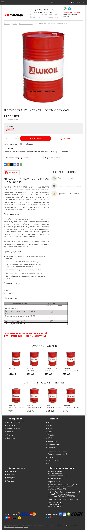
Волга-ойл (52, 448)
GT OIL (51, 438)
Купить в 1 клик (69, 138)
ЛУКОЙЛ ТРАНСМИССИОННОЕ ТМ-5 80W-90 (71, 371)
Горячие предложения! (57, 454)
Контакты (11, 438)
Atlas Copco (52, 441)
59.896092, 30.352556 (66, 496)
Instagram (11, 478)
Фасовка (9, 126)
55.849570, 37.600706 (56, 489)
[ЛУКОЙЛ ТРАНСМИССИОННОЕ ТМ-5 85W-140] (71, 395)
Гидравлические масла (57, 451)
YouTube (10, 481)
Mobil (50, 429)
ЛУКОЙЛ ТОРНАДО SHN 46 (16, 407)
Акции (50, 464)
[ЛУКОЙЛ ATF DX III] (16, 359)
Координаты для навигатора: (60, 487)
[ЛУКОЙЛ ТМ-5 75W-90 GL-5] (34, 359)
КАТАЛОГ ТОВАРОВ (15, 422)
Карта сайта (49, 525)
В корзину (36, 138)
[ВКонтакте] (5, 164)
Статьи (10, 432)
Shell (50, 425)
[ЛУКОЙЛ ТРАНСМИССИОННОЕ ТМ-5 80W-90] (71, 359)
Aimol (50, 422)
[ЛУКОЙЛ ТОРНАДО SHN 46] (16, 395)
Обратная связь (13, 429)
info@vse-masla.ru (55, 478)
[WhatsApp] (64, 9)
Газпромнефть (54, 445)
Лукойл (51, 435)
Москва (26, 158)
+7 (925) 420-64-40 (43, 10)
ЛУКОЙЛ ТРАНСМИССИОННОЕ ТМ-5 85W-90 (52, 408)
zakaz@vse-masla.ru (71, 12)
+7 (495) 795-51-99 (43, 12)
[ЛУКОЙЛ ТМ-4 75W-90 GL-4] (52, 359)
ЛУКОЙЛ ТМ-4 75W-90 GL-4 (51, 370)
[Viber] (18, 164)
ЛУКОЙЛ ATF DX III (15, 370)
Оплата (10, 435)
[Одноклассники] (8, 164)
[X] (11, 164)
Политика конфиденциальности (65, 525)
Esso (50, 432)
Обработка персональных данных (16, 527)
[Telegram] (68, 9)
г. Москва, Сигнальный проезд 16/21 (62, 485)
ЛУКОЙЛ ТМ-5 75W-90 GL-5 (33, 370)
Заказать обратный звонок (57, 475)
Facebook (11, 475)
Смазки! (51, 457)
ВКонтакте (11, 471)
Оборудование (54, 460)
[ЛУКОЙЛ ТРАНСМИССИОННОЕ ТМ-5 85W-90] (52, 395)
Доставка (11, 425)
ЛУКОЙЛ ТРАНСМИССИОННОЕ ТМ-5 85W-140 (71, 408)
